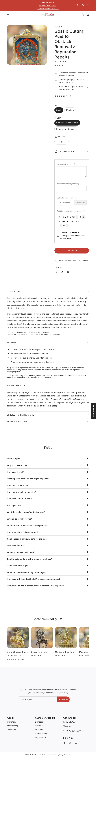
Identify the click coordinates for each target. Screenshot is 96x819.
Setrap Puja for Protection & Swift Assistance (39, 652)
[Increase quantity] (65, 141)
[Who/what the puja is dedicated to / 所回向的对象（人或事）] (74, 164)
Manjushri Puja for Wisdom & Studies (64, 652)
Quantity (59, 136)
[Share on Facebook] (56, 272)
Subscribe (63, 699)
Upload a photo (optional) (67, 197)
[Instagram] (82, 5)
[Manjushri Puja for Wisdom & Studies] (66, 637)
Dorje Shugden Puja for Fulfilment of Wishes (16, 652)
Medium (70, 110)
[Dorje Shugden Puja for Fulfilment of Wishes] (18, 637)
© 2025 (27, 755)
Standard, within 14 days (67, 122)
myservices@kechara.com (48, 8)
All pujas (56, 619)
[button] (84, 640)
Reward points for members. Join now (73, 260)
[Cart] (87, 14)
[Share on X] (62, 272)
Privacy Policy (58, 755)
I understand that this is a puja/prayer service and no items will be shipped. (72, 236)
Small (58, 110)
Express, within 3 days (66, 129)
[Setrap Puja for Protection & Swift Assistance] (42, 637)
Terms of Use (68, 755)
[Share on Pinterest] (68, 272)
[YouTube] (87, 5)
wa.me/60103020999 (47, 5)
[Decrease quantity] (57, 141)
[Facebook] (77, 5)
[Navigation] (7, 14)
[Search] (82, 14)
